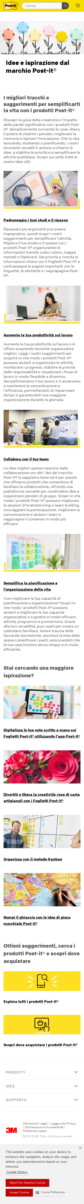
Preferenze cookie (34, 1131)
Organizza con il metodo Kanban (33, 859)
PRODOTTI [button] (15, 1072)
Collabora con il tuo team (26, 459)
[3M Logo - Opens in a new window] (11, 5)
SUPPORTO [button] (16, 1100)
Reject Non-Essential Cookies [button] (27, 1183)
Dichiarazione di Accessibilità (44, 1127)
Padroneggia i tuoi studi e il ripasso (36, 220)
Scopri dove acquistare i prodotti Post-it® (40, 1044)
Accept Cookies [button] (19, 1192)
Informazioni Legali (35, 1123)
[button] (50, 1192)
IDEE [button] (10, 1086)
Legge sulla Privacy (63, 1123)
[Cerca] (65, 5)
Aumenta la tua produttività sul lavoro (38, 335)
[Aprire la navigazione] (78, 6)
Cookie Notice (17, 1172)
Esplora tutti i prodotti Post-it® (31, 1001)
